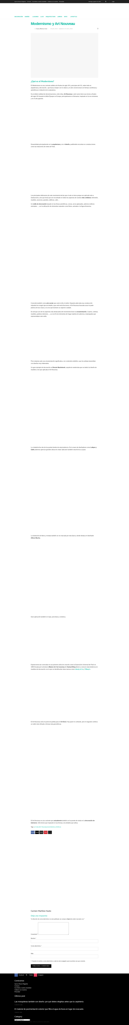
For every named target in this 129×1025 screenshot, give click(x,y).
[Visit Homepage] (27, 9)
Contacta (29, 1)
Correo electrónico (36, 946)
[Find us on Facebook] (103, 1)
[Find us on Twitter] (105, 1)
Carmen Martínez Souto (41, 28)
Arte (65, 16)
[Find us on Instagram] (108, 1)
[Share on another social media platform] (50, 832)
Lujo (42, 16)
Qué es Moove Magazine (20, 1)
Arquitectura (50, 16)
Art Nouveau (43, 827)
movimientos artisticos (54, 827)
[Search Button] (114, 17)
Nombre (33, 938)
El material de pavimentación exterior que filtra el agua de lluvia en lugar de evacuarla (48, 1009)
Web (32, 953)
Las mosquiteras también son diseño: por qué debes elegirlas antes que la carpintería (48, 1002)
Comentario (34, 934)
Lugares (35, 16)
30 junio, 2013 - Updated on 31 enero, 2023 (61, 28)
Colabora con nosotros (53, 1)
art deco (36, 827)
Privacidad (61, 1)
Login (113, 1)
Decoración (18, 16)
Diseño (27, 16)
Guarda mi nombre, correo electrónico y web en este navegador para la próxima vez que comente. (58, 961)
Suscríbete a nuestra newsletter (39, 1)
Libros (59, 16)
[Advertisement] (83, 8)
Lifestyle (73, 16)
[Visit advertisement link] (64, 869)
